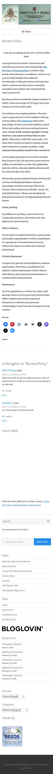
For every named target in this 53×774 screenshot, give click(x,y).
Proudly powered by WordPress (17, 764)
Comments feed (9, 615)
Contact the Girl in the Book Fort (17, 571)
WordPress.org (9, 619)
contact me (27, 121)
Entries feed (7, 610)
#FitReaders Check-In (12, 644)
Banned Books (9, 566)
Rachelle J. (7, 403)
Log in (5, 605)
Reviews (6, 581)
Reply (4, 395)
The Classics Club (10, 585)
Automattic (26, 768)
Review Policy (8, 576)
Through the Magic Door (13, 590)
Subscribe (42, 541)
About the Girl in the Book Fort (16, 561)
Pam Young (9, 370)
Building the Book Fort (12, 652)
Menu (28, 32)
